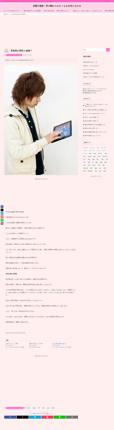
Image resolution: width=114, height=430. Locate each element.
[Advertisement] (57, 29)
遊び (100, 171)
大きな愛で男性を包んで (59, 343)
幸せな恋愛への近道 (91, 121)
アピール (85, 147)
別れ (84, 156)
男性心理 (85, 168)
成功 (84, 165)
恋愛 (89, 162)
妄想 (93, 159)
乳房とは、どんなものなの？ (91, 65)
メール (85, 153)
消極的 (34, 408)
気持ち (94, 165)
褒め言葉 (90, 171)
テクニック (92, 150)
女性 (99, 156)
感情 (101, 162)
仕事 (90, 153)
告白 (94, 156)
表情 (84, 171)
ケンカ (85, 150)
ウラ (98, 147)
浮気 (99, 165)
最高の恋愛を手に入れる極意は (95, 124)
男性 (43, 408)
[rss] (106, 1)
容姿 (102, 159)
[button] (10, 417)
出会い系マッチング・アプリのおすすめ (95, 88)
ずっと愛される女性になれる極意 (14, 55)
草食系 (53, 408)
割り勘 (89, 156)
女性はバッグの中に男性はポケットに (93, 77)
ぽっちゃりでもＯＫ (88, 69)
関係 (104, 171)
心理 (107, 159)
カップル (103, 147)
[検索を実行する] (108, 49)
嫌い (98, 159)
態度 (105, 162)
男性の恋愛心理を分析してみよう (95, 132)
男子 (39, 408)
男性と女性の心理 (91, 128)
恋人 (84, 162)
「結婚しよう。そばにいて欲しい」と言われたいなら (96, 105)
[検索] (108, 1)
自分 (100, 168)
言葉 (96, 171)
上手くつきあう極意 (92, 117)
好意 (89, 159)
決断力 (28, 408)
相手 (91, 168)
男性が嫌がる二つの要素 (90, 73)
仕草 (94, 153)
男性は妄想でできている (90, 62)
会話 (106, 153)
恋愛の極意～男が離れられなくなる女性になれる (57, 6)
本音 (89, 165)
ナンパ (104, 150)
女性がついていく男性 (12, 343)
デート (98, 150)
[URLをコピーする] (72, 417)
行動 (104, 168)
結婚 (48, 408)
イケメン (92, 147)
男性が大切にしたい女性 (36, 343)
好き (84, 159)
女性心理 (104, 156)
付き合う (100, 153)
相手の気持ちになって (92, 135)
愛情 (97, 162)
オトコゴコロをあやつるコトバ (94, 113)
